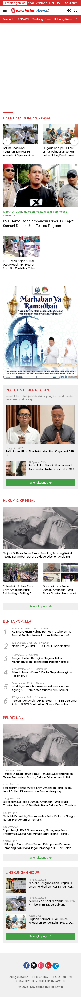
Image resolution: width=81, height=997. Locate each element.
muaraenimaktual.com (37, 211)
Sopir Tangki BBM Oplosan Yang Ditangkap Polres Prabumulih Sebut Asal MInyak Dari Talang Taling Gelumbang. (36, 832)
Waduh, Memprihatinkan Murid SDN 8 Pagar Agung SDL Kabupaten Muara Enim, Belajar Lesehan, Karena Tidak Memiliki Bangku (40, 688)
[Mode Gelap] (69, 10)
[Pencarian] (76, 10)
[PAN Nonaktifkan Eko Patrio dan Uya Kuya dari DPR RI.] (40, 424)
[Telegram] (55, 966)
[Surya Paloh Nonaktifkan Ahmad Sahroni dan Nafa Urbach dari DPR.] (16, 468)
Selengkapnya (39, 482)
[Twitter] (34, 965)
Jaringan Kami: (18, 977)
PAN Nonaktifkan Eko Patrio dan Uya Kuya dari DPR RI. (40, 453)
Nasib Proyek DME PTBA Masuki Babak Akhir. (41, 646)
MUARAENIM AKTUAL (52, 981)
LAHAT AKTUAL (63, 977)
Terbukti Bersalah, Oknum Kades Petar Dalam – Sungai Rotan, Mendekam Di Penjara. (39, 817)
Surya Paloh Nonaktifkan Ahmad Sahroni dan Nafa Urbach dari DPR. (52, 467)
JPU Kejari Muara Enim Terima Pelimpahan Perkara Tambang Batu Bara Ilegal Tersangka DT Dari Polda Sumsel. (37, 846)
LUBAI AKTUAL (25, 981)
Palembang (60, 211)
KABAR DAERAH (12, 211)
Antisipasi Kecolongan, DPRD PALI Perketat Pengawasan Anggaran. (58, 151)
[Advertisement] (40, 66)
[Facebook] (26, 965)
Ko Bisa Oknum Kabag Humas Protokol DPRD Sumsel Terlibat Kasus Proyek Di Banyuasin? (41, 633)
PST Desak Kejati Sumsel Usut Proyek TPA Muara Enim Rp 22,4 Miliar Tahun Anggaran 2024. (19, 264)
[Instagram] (41, 965)
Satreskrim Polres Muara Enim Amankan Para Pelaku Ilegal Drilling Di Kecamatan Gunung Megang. (19, 589)
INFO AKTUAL (40, 977)
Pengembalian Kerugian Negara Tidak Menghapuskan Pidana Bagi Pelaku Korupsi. (40, 660)
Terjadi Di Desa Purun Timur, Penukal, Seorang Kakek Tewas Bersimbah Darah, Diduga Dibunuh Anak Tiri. (38, 554)
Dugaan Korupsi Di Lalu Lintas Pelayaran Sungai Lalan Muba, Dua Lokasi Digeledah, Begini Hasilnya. (20, 151)
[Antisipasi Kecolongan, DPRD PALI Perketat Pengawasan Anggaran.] (60, 134)
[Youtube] (48, 965)
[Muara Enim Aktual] (29, 10)
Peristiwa (9, 215)
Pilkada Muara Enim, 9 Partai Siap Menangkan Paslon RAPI (42, 674)
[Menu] (5, 10)
